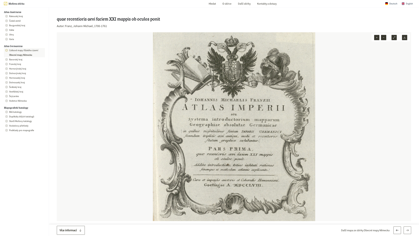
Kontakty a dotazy (267, 3)
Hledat (212, 3)
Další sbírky (244, 3)
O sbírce (226, 3)
